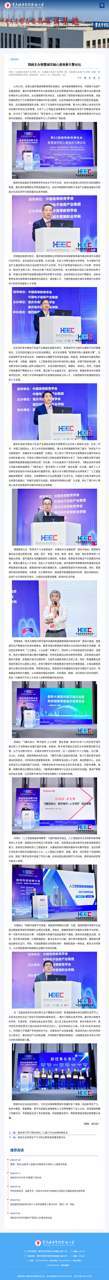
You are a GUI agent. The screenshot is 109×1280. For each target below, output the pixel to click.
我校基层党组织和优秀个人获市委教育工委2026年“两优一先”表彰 (42, 1204)
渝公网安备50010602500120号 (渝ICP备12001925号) (68, 1276)
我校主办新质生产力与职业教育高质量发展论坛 (41, 1137)
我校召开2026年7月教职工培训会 (25, 1177)
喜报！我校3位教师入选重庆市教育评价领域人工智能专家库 (38, 1164)
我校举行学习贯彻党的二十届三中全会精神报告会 (43, 1132)
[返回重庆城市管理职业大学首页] (24, 5)
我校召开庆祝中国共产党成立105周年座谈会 (31, 1217)
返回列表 (14, 59)
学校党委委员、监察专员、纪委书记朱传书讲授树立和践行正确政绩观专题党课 (47, 1190)
